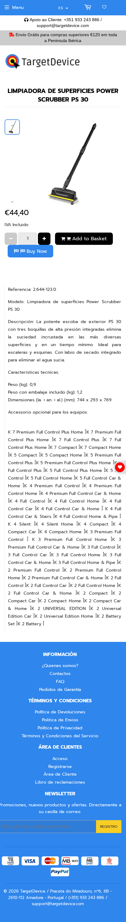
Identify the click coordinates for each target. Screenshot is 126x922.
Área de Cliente (60, 774)
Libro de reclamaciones (60, 782)
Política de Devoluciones (60, 712)
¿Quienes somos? (60, 665)
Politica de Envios (60, 720)
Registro (108, 826)
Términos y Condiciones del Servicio (60, 736)
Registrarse (60, 766)
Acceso (60, 758)
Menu (18, 7)
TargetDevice (32, 891)
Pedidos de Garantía (60, 689)
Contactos (60, 673)
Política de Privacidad (60, 728)
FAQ (60, 681)
